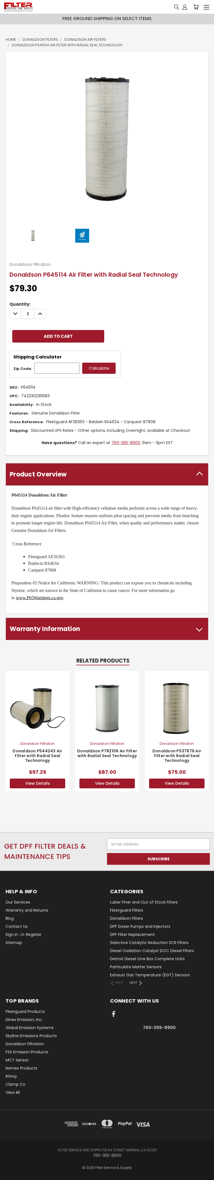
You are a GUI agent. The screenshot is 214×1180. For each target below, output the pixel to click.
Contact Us (17, 926)
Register (34, 934)
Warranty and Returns (27, 910)
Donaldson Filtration (25, 1044)
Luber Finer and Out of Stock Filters (144, 902)
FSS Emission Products (27, 1052)
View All (13, 1092)
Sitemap (14, 942)
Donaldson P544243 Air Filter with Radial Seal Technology (37, 755)
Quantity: (19, 304)
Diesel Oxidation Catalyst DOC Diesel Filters (152, 950)
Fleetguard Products (25, 1011)
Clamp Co (15, 1084)
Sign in (12, 934)
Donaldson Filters (126, 918)
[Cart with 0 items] (196, 7)
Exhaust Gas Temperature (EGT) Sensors (150, 975)
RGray (11, 1076)
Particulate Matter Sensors (136, 967)
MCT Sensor (17, 1060)
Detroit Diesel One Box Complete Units (147, 959)
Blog (10, 918)
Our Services (18, 902)
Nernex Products (21, 1068)
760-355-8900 (125, 442)
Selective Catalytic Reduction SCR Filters (149, 942)
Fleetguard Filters (126, 910)
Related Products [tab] (103, 660)
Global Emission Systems (30, 1027)
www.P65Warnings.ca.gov (39, 597)
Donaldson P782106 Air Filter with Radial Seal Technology (107, 753)
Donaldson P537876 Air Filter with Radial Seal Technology (176, 755)
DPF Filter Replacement (132, 934)
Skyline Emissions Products (31, 1036)
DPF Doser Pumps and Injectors (140, 926)
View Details (37, 783)
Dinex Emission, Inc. (24, 1019)
